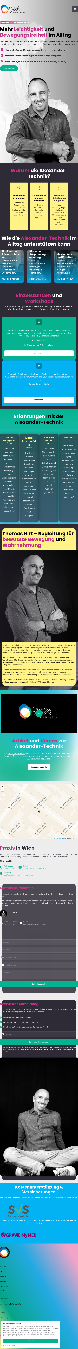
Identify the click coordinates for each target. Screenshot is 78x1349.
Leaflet (54, 838)
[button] (39, 811)
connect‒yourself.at (16, 753)
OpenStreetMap (62, 838)
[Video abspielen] (39, 713)
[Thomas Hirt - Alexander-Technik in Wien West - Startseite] (12, 9)
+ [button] (2, 786)
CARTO (76, 838)
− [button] (2, 789)
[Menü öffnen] (75, 9)
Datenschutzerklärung (9, 1345)
